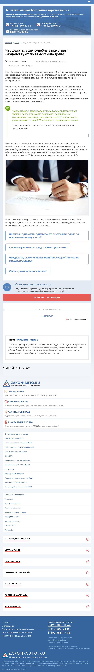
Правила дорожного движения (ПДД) (19, 478)
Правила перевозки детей (14, 495)
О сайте (5, 622)
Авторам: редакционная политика (18, 629)
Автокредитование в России (15, 512)
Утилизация (9, 469)
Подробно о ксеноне (13, 508)
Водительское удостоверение (16, 482)
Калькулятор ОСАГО (12, 517)
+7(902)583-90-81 (62, 642)
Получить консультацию (47, 297)
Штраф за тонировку (13, 503)
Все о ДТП (8, 456)
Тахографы (9, 530)
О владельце (8, 626)
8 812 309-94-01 (59, 629)
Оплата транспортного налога (16, 434)
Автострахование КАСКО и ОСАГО (17, 465)
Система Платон (11, 525)
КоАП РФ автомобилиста (14, 438)
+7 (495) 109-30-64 (20, 25)
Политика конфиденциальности (17, 635)
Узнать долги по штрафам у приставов (19, 447)
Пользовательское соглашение (17, 632)
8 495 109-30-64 (59, 625)
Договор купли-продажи (14, 474)
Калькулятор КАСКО (12, 521)
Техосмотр (9, 499)
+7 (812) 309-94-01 (51, 25)
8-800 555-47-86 (19, 32)
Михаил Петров (27, 339)
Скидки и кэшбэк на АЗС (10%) (16, 451)
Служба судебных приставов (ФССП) (18, 487)
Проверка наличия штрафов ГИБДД (18, 443)
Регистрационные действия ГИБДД (18, 460)
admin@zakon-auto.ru (57, 640)
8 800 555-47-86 (59, 632)
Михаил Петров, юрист (23, 65)
